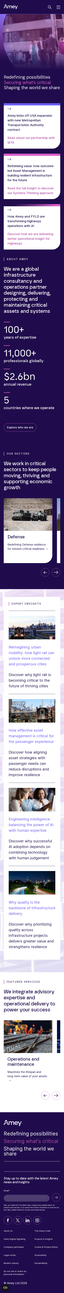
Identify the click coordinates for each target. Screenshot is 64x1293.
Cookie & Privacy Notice (46, 1247)
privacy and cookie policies (35, 1210)
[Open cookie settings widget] (5, 1287)
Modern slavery (11, 1263)
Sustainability (40, 1263)
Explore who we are (20, 427)
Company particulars (14, 1247)
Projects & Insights (43, 1239)
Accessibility (40, 1255)
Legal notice (10, 1255)
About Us (8, 1231)
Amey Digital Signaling (14, 1239)
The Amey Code (42, 1231)
